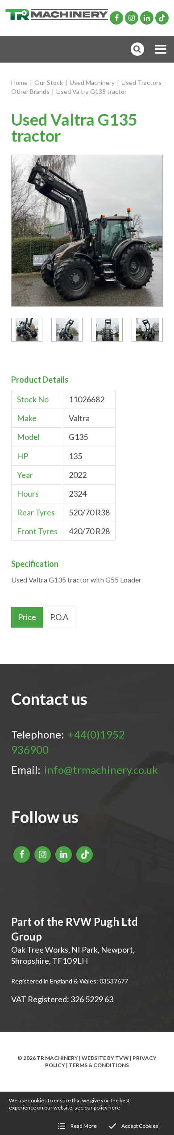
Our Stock (48, 82)
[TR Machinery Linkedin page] (146, 17)
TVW (122, 1058)
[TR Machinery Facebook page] (116, 17)
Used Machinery (92, 82)
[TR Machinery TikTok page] (162, 17)
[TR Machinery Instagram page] (131, 17)
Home (19, 82)
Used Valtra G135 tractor (91, 91)
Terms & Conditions (99, 1065)
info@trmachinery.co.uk (101, 769)
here (114, 1107)
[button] (161, 49)
